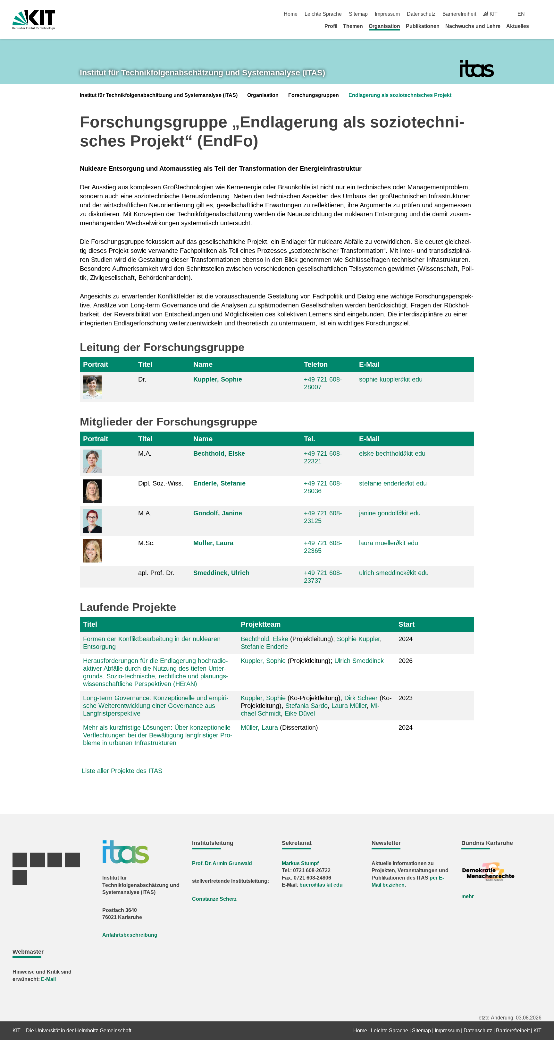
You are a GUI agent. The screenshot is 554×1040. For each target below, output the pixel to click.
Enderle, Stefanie (219, 483)
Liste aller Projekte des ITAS (122, 770)
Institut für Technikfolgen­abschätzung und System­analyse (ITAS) (202, 72)
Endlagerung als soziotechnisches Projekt (399, 95)
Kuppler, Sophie (217, 379)
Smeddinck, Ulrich (221, 572)
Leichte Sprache (323, 14)
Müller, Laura (213, 542)
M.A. (145, 453)
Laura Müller (349, 705)
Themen (353, 26)
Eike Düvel (300, 713)
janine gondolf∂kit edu (390, 513)
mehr (467, 896)
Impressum (387, 14)
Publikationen (423, 26)
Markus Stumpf (300, 863)
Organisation (384, 26)
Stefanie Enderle (264, 646)
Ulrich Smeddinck (359, 660)
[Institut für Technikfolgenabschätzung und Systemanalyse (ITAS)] (477, 69)
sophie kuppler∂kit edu (391, 379)
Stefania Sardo (306, 705)
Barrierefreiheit (459, 14)
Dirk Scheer (361, 697)
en (521, 14)
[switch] (539, 14)
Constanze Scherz (214, 899)
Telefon (316, 364)
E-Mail (369, 364)
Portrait (95, 364)
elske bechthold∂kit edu (392, 453)
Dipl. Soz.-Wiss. (160, 483)
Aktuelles (517, 26)
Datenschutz (421, 14)
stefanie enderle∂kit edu (393, 483)
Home (291, 14)
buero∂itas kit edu (321, 885)
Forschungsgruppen (313, 95)
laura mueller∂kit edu (388, 542)
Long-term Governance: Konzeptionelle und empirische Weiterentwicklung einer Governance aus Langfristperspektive (156, 705)
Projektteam (261, 624)
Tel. (309, 439)
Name (203, 364)
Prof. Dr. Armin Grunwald (222, 863)
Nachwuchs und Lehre (472, 26)
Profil (330, 26)
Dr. (142, 379)
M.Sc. (146, 542)
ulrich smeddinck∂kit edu (394, 572)
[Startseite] (539, 26)
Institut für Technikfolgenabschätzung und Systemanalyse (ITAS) (159, 95)
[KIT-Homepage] (34, 20)
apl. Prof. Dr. (156, 572)
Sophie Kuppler (358, 638)
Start (407, 624)
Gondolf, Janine (217, 513)
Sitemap (358, 14)
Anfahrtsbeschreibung (129, 935)
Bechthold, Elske (219, 453)
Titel (145, 364)
